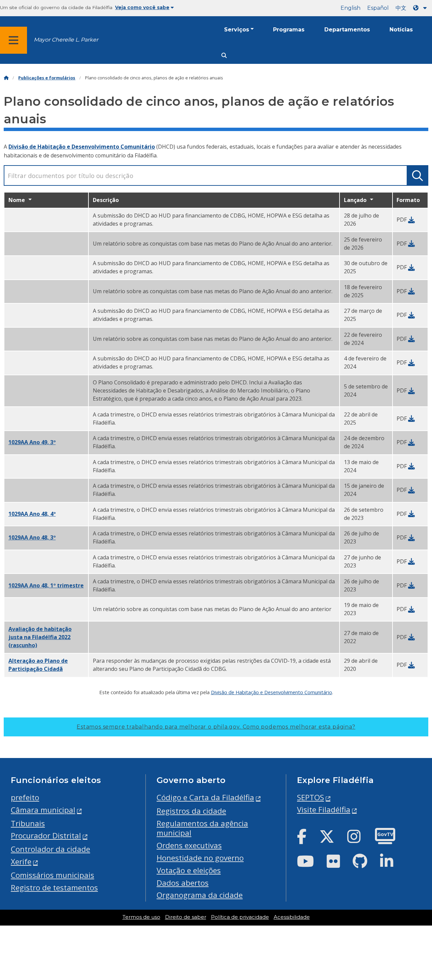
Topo (415, 908)
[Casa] (6, 78)
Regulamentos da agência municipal (202, 828)
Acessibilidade (292, 917)
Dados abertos (183, 883)
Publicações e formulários (46, 78)
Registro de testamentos (54, 887)
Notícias (401, 29)
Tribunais (28, 823)
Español (378, 8)
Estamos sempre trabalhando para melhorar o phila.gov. (216, 727)
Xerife (21, 861)
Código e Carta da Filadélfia (205, 797)
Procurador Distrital (46, 835)
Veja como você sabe (142, 7)
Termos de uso (141, 917)
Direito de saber (185, 917)
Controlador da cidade (50, 849)
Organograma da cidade (200, 895)
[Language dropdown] (421, 8)
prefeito (25, 797)
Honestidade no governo (200, 858)
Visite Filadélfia (323, 809)
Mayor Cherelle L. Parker (66, 39)
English (350, 8)
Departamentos (347, 29)
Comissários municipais (52, 875)
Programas (288, 29)
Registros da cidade (191, 811)
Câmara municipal (43, 810)
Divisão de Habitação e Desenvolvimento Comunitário (81, 146)
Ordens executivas (189, 845)
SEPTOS (310, 797)
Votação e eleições (189, 870)
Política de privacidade (240, 917)
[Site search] (224, 55)
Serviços (236, 29)
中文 (401, 8)
